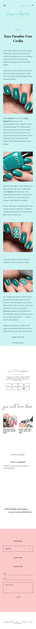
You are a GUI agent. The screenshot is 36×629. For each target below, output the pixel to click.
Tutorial (18, 379)
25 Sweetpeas (8, 622)
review (8, 379)
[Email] (24, 388)
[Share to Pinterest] (12, 388)
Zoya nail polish (18, 380)
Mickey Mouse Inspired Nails (20, 512)
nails (26, 378)
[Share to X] (24, 385)
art (14, 376)
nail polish (21, 378)
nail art (15, 378)
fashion (10, 378)
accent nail (9, 376)
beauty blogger (25, 376)
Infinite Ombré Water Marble (16, 509)
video (23, 379)
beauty (18, 376)
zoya (27, 379)
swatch (13, 379)
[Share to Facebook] (12, 385)
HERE (23, 317)
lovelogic (18, 623)
